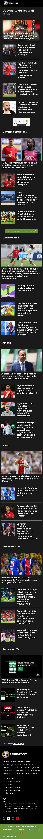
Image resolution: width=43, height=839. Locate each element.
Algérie (7, 342)
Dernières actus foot (15, 131)
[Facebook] (4, 818)
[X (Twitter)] (8, 818)
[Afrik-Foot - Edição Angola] (21, 832)
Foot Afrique (18, 744)
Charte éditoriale (29, 826)
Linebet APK (8, 793)
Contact (22, 829)
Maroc (6, 445)
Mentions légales (10, 829)
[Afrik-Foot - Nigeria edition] (29, 830)
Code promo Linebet (12, 787)
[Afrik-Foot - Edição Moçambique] (39, 830)
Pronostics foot (12, 546)
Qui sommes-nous (13, 826)
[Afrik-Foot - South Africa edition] (34, 830)
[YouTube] (17, 818)
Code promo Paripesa (12, 790)
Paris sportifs (11, 649)
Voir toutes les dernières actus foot (21, 231)
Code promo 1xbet (11, 784)
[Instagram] (13, 818)
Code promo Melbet (11, 781)
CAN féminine (11, 237)
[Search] (35, 3)
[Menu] (39, 3)
